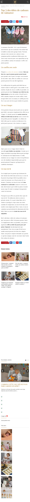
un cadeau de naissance (12, 72)
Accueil (3, 6)
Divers (7, 6)
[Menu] (1, 2)
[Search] (27, 2)
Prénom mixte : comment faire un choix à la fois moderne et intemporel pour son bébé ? (7, 265)
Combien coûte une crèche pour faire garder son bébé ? (14, 385)
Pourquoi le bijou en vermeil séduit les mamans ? (22, 283)
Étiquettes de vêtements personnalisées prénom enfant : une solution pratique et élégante (7, 285)
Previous (2, 370)
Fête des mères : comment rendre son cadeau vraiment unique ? (21, 265)
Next (27, 370)
